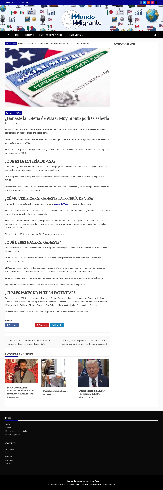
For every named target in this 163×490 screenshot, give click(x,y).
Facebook (141, 2)
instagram (152, 2)
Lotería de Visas (61, 203)
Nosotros (29, 34)
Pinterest (42, 325)
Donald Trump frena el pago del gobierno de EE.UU (92, 392)
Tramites (10, 113)
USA (18, 113)
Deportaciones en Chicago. (55, 391)
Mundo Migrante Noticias (50, 34)
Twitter (28, 325)
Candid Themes (109, 484)
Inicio (17, 34)
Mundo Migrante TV (77, 34)
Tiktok (156, 2)
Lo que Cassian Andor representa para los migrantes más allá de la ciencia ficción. (21, 390)
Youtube (148, 2)
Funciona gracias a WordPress (61, 484)
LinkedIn (58, 325)
